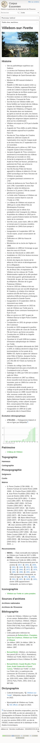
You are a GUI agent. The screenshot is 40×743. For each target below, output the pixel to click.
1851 (28, 567)
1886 (21, 572)
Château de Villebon (15, 452)
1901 (26, 577)
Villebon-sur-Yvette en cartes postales (21, 594)
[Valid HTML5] (24, 736)
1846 (21, 567)
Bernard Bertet (12, 652)
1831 (27, 565)
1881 (14, 572)
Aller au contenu (33, 2)
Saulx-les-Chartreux (14, 638)
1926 (28, 579)
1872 (28, 570)
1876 (35, 570)
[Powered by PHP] (15, 736)
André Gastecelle (18, 666)
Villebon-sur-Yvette (30, 638)
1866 (21, 570)
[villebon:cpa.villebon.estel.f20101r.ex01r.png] (20, 44)
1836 (34, 565)
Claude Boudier (25, 664)
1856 (35, 567)
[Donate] (6, 736)
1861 (14, 570)
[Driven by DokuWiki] (20, 738)
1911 (14, 579)
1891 (28, 572)
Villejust (12, 640)
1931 (35, 579)
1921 (21, 579)
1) (27, 422)
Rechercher (18, 12)
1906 (33, 577)
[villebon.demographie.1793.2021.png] (20, 435)
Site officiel (13, 705)
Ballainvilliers (23, 635)
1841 (14, 567)
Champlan (33, 635)
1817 (20, 565)
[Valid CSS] (33, 736)
